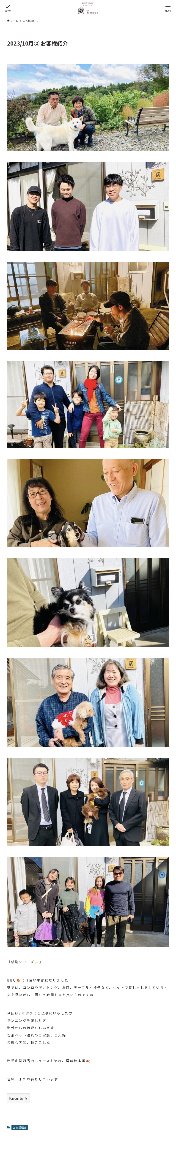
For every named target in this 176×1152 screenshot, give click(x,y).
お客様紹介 (20, 1127)
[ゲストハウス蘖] (88, 8)
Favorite (16, 1098)
